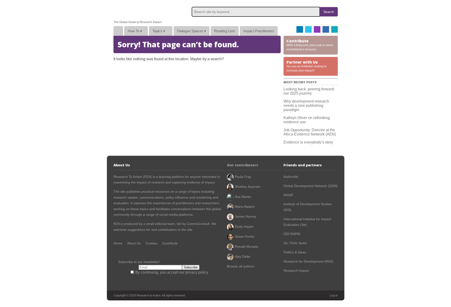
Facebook (299, 29)
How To (135, 31)
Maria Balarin (245, 206)
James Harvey (245, 216)
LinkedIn (326, 29)
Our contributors (242, 165)
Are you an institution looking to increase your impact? (307, 66)
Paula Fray (243, 177)
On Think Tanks (295, 243)
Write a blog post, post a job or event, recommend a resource (310, 44)
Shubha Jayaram (247, 186)
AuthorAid (291, 177)
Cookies (151, 243)
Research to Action (135, 10)
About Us (134, 243)
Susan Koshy (244, 236)
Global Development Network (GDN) (311, 186)
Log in (334, 295)
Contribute (170, 243)
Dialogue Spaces (191, 31)
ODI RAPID (292, 234)
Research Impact (296, 270)
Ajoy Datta (242, 256)
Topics (158, 31)
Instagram (317, 29)
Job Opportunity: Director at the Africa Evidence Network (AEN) (310, 132)
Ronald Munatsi (246, 246)
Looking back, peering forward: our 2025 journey (309, 91)
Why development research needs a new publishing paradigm (306, 105)
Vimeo (334, 29)
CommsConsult (198, 224)
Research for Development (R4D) (308, 261)
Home (118, 31)
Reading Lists (224, 31)
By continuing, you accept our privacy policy (171, 272)
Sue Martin (243, 197)
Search (328, 12)
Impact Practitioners (258, 31)
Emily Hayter (244, 226)
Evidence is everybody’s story (308, 142)
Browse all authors (240, 266)
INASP (288, 195)
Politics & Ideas (295, 252)
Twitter (308, 29)
